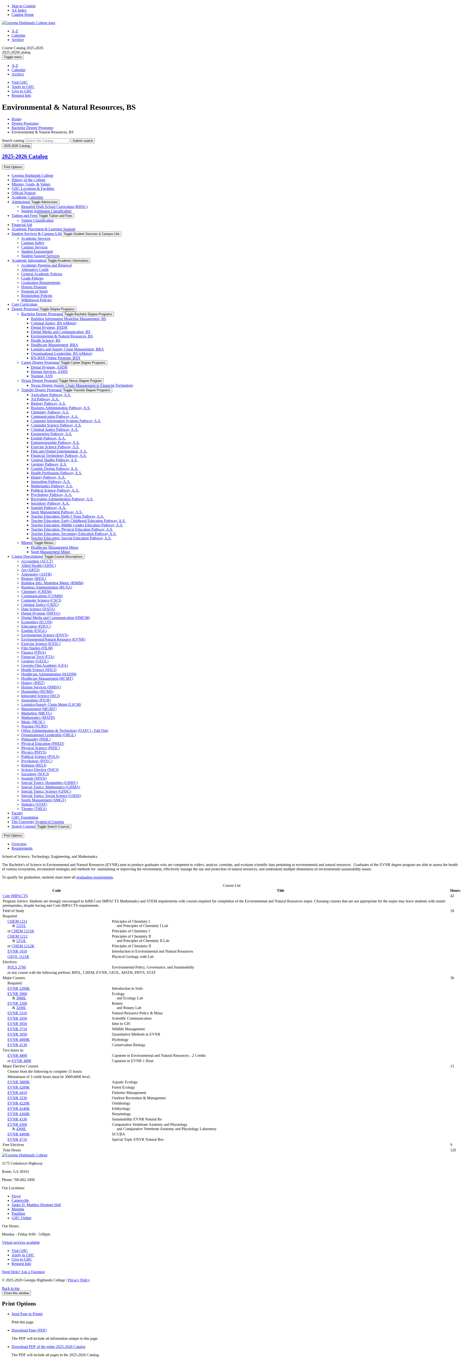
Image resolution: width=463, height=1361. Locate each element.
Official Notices (24, 193)
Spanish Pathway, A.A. (48, 508)
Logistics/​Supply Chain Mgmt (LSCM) (51, 704)
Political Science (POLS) (40, 757)
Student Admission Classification (46, 211)
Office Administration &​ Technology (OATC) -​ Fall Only (65, 731)
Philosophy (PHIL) (35, 739)
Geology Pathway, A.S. (49, 464)
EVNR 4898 (21, 1061)
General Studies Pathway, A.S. (54, 460)
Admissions (20, 202)
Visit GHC (20, 82)
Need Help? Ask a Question (23, 1272)
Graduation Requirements (40, 283)
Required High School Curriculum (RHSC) (54, 207)
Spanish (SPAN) (34, 778)
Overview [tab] (19, 844)
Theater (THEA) (34, 809)
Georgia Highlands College (32, 175)
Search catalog (13, 140)
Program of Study (34, 291)
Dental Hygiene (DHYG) (40, 613)
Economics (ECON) (36, 622)
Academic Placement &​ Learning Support (43, 229)
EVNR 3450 (17, 1018)
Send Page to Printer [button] (27, 1314)
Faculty (17, 813)
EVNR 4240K (18, 1109)
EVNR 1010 (17, 951)
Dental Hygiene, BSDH (49, 327)
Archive (18, 40)
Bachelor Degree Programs (32, 128)
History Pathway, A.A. (48, 477)
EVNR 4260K (18, 1114)
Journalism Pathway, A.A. (51, 482)
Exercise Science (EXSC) (41, 644)
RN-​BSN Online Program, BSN (55, 358)
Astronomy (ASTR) (36, 574)
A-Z (15, 31)
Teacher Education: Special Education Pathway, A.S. (71, 538)
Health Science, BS (46, 340)
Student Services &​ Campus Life (36, 234)
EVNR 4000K (18, 1040)
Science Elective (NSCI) (40, 770)
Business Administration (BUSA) (46, 587)
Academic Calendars (27, 197)
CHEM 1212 (17, 936)
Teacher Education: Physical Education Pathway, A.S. (72, 529)
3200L (21, 1008)
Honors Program (34, 287)
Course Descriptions (27, 556)
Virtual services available (21, 1242)
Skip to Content (23, 6)
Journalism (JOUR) (36, 700)
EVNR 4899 (17, 1055)
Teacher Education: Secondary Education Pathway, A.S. (73, 534)
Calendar (18, 35)
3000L (21, 998)
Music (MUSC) (33, 722)
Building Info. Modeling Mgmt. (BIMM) (52, 583)
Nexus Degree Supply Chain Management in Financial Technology (82, 385)
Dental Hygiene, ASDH (49, 367)
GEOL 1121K (18, 957)
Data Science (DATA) (38, 609)
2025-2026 (25, 156)
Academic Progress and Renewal (46, 265)
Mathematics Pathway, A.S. (52, 486)
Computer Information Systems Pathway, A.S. (66, 421)
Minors (26, 543)
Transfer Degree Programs (41, 390)
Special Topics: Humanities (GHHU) (49, 783)
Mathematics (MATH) (38, 717)
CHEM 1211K (23, 931)
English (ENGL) (34, 631)
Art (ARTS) (30, 570)
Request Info (21, 95)
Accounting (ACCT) (37, 561)
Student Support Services (40, 256)
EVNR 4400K (18, 1134)
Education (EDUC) (36, 626)
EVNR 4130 (17, 1045)
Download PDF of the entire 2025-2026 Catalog (48, 1347)
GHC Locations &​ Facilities (33, 188)
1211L (21, 926)
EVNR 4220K (18, 1103)
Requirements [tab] (22, 848)
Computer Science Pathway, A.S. (56, 425)
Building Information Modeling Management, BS (68, 319)
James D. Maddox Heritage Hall (36, 1205)
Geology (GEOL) (34, 661)
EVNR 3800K (18, 1082)
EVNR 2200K (18, 988)
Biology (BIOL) (33, 579)
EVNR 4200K (18, 1087)
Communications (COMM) (42, 596)
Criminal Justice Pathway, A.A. (55, 429)
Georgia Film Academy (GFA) (44, 665)
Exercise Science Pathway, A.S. (55, 447)
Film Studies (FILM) (37, 648)
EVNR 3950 (17, 1034)
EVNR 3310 (17, 1013)
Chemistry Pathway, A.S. (50, 412)
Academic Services (35, 238)
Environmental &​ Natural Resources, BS (62, 336)
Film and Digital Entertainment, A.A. (59, 451)
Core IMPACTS (15, 896)
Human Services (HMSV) (41, 687)
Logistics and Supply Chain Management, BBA (67, 349)
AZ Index (19, 10)
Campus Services (34, 247)
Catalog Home (23, 15)
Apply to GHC (23, 87)
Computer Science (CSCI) (41, 600)
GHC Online (21, 1218)
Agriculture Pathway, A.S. (51, 395)
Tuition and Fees (24, 215)
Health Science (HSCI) (38, 670)
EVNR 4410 (17, 1093)
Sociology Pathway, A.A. (50, 503)
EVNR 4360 (17, 1124)
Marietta (18, 1209)
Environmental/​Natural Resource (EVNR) (53, 639)
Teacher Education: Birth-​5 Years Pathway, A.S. (67, 516)
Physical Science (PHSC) (40, 748)
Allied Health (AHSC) (38, 566)
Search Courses (23, 826)
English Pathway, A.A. (48, 438)
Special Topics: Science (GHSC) (46, 791)
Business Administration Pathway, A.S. (60, 408)
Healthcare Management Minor (54, 547)
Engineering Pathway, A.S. (51, 434)
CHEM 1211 (17, 921)
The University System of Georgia (38, 822)
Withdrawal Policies (36, 300)
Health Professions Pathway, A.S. (56, 473)
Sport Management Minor (50, 552)
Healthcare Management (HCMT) (47, 678)
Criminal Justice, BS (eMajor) (53, 323)
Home (16, 119)
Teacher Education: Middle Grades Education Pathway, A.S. (77, 525)
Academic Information (29, 260)
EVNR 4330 (17, 1119)
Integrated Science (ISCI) (40, 696)
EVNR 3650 (17, 1024)
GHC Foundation (25, 817)
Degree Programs (25, 123)
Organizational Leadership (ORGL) (48, 735)
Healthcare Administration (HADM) (48, 674)
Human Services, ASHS (49, 372)
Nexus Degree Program (39, 380)
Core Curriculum (24, 304)
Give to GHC (22, 91)
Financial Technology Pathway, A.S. (59, 456)
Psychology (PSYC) (36, 761)
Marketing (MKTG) (36, 713)
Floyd (16, 1196)
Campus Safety (32, 243)
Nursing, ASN (42, 376)
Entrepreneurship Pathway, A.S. (55, 442)
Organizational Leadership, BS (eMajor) (61, 353)
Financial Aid (22, 225)
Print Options (13, 167)
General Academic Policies (41, 274)
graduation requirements (94, 877)
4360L (21, 1129)
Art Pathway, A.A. (45, 399)
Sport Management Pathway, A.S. (56, 512)
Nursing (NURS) (34, 726)
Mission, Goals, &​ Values (31, 184)
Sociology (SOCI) (35, 774)
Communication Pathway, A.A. (55, 416)
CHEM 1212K (23, 946)
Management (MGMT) (38, 709)
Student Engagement (37, 251)
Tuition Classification (37, 220)
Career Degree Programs (40, 362)
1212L (21, 941)
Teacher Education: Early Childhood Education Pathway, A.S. (78, 521)
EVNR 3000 (17, 994)
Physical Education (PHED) (42, 744)
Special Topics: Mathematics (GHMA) (50, 787)
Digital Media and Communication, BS (60, 332)
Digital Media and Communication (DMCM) (55, 618)
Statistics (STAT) (34, 804)
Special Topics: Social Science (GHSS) (51, 796)
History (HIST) (33, 683)
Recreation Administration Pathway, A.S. (62, 499)
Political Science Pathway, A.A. (55, 490)
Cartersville (20, 1200)
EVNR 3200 (17, 1003)
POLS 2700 (16, 967)
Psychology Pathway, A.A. (51, 495)
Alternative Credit (34, 270)
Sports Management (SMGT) (43, 800)
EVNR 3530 (17, 1098)
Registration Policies (36, 296)
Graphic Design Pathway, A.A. (54, 469)
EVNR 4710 (17, 1139)
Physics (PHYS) (33, 752)
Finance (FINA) (33, 652)
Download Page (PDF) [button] (29, 1330)
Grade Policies (32, 278)
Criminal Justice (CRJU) (40, 605)
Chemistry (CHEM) (36, 592)
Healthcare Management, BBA (54, 345)
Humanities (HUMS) (37, 691)
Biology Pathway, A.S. (48, 403)
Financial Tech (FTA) (37, 657)
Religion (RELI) (33, 765)
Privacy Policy (79, 1280)
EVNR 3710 (17, 1029)
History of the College (28, 180)
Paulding (18, 1213)
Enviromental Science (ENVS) (44, 635)
